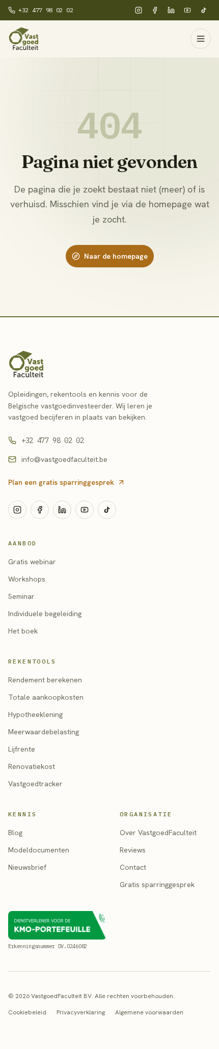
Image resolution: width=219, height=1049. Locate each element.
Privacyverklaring (81, 1012)
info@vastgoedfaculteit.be (64, 459)
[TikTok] (204, 10)
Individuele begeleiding (44, 613)
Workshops (26, 579)
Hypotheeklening (35, 714)
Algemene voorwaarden (149, 1012)
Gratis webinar (32, 561)
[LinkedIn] (171, 10)
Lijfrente (21, 749)
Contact (133, 867)
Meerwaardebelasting (43, 731)
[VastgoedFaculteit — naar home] (23, 38)
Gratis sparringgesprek (157, 884)
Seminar (21, 596)
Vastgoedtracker (35, 783)
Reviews (133, 849)
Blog (15, 832)
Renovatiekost (31, 766)
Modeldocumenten (38, 849)
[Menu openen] (200, 39)
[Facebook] (155, 10)
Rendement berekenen (45, 679)
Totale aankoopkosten (46, 697)
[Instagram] (138, 10)
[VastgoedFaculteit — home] (109, 364)
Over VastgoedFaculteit (158, 832)
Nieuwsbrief (27, 867)
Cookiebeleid (27, 1012)
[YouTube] (187, 10)
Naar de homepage (116, 256)
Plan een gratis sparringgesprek (61, 482)
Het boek (23, 631)
